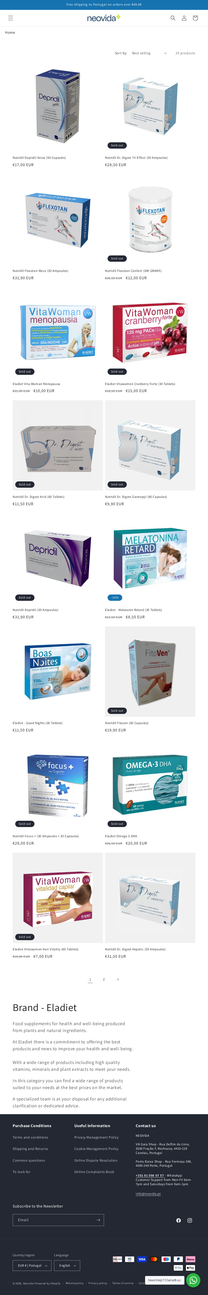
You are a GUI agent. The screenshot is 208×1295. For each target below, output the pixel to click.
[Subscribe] (98, 1220)
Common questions (29, 1160)
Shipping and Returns (30, 1148)
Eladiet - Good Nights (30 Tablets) (38, 723)
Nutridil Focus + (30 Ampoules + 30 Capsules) (46, 836)
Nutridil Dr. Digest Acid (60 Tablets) (38, 497)
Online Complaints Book (94, 1171)
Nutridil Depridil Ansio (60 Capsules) (39, 158)
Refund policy (75, 1283)
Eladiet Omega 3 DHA (121, 836)
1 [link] (90, 979)
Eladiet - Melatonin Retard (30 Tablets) (133, 610)
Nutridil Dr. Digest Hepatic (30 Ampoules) (135, 949)
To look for (22, 1171)
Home (10, 32)
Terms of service (123, 1283)
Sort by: (121, 53)
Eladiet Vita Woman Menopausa (36, 384)
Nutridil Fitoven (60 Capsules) (127, 723)
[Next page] (117, 979)
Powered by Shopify (47, 1283)
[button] (10, 18)
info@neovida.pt (148, 1194)
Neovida (28, 1283)
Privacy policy (98, 1283)
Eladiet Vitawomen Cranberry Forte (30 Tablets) (140, 384)
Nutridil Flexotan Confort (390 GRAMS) (133, 271)
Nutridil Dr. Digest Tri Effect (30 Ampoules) (136, 158)
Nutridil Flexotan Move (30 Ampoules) (40, 271)
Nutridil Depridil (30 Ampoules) (36, 610)
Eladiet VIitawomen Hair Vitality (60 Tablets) (46, 949)
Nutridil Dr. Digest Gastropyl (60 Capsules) (136, 497)
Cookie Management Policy (96, 1148)
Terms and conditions (30, 1137)
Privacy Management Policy (96, 1137)
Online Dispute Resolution (96, 1160)
